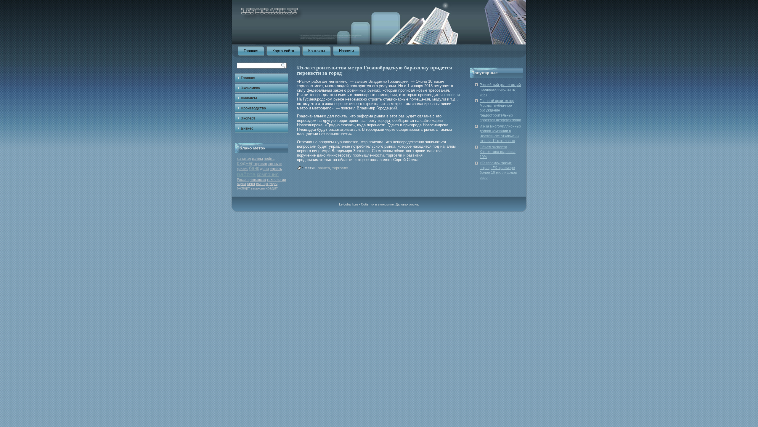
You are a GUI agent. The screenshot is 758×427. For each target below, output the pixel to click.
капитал (244, 158)
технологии (276, 179)
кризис (242, 169)
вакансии (258, 188)
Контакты (316, 51)
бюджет (245, 163)
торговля (260, 163)
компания (268, 174)
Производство (253, 108)
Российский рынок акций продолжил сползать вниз (500, 90)
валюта (257, 158)
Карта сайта (283, 51)
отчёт (251, 184)
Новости (346, 51)
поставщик (258, 179)
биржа (241, 184)
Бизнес (247, 128)
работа (246, 174)
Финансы (249, 98)
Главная (251, 51)
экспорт (243, 188)
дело (264, 168)
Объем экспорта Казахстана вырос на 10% (497, 152)
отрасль (276, 169)
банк (254, 168)
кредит (272, 188)
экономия (275, 163)
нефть (269, 159)
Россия (243, 180)
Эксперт (248, 118)
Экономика (250, 88)
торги (273, 184)
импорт (262, 184)
